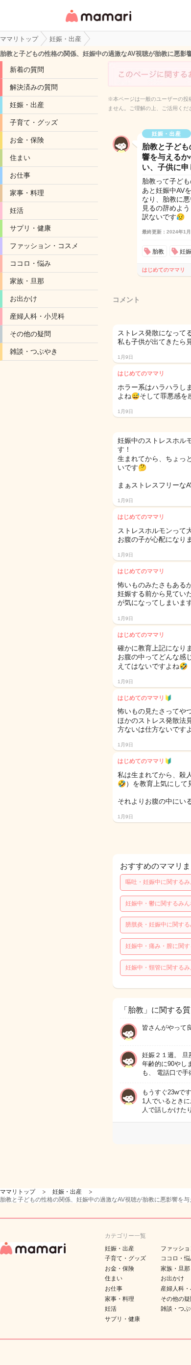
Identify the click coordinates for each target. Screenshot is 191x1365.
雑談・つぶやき (34, 351)
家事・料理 (27, 193)
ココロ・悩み (30, 263)
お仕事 (20, 175)
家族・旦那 (27, 281)
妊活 (17, 210)
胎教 (158, 251)
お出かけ (23, 298)
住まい (20, 158)
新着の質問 (27, 69)
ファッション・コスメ (44, 246)
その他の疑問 (30, 334)
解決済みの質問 (34, 87)
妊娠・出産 (27, 105)
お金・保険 (27, 140)
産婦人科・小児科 (37, 316)
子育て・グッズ (34, 122)
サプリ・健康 (30, 228)
